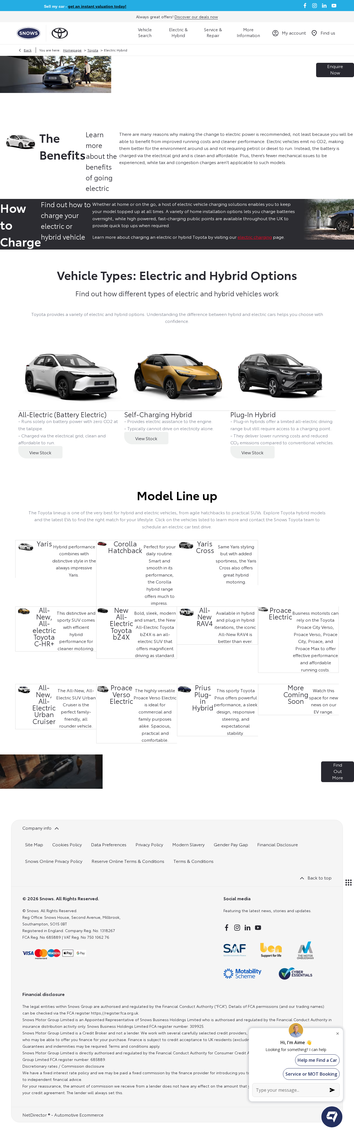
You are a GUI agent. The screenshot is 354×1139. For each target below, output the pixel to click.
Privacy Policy (149, 844)
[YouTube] (333, 5)
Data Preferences (108, 844)
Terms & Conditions (193, 861)
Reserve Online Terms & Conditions (128, 861)
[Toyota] (59, 33)
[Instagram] (314, 5)
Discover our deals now (196, 16)
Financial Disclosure (277, 844)
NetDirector (35, 1114)
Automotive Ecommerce (78, 1114)
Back (28, 50)
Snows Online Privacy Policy (53, 861)
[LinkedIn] (324, 5)
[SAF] (234, 950)
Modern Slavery (188, 844)
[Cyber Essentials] (295, 973)
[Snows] (28, 33)
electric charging (255, 236)
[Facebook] (304, 5)
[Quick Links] (348, 883)
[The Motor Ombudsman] (305, 950)
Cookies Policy (67, 844)
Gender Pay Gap (231, 844)
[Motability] (242, 973)
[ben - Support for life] (271, 950)
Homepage (72, 50)
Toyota (92, 50)
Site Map (34, 844)
